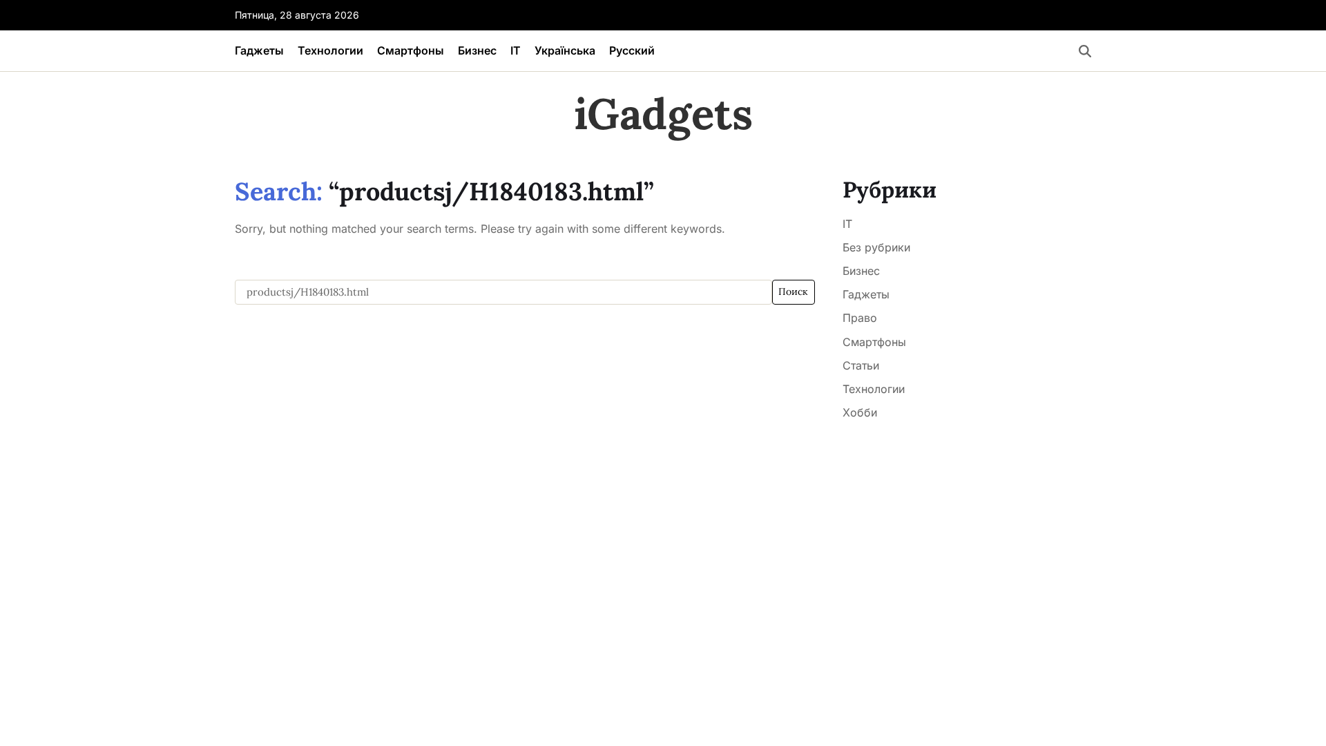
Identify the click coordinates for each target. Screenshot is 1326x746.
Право (860, 318)
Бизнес (477, 50)
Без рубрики (876, 247)
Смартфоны (410, 50)
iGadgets (663, 114)
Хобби (860, 412)
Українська (565, 50)
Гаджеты (259, 50)
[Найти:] (503, 292)
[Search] (1085, 51)
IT (515, 50)
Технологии (330, 50)
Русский (632, 50)
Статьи (861, 365)
